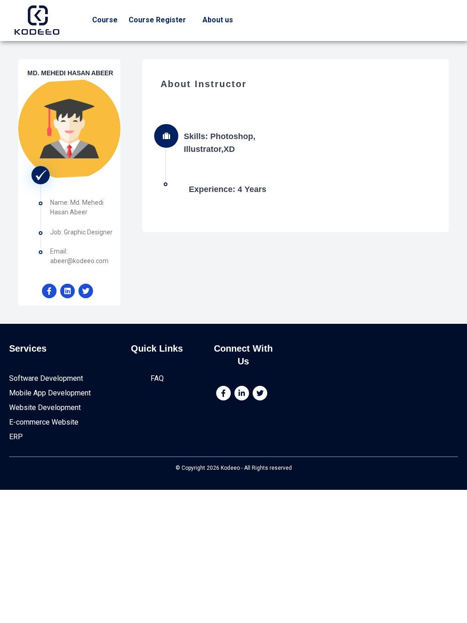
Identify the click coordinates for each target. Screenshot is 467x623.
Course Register (157, 20)
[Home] (37, 20)
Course (105, 20)
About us (217, 20)
